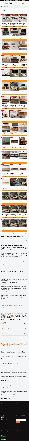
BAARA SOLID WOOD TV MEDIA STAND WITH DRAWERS (14, 132)
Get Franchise (2, 416)
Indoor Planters (11, 342)
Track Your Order (17, 405)
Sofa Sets (4, 345)
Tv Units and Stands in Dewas (5, 6)
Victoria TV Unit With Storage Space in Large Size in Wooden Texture (14, 214)
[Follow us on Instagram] (3, 436)
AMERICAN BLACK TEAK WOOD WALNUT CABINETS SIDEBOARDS (6, 146)
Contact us (17, 404)
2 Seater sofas (20, 344)
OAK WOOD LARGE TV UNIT (5, 64)
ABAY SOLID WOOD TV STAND (13, 64)
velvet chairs (3, 344)
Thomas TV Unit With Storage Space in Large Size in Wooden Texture (23, 214)
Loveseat (15, 344)
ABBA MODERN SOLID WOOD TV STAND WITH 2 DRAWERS (14, 146)
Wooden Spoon (11, 343)
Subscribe (18, 422)
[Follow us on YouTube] (5, 436)
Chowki (22, 343)
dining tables (19, 343)
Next (25, 233)
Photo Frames (7, 343)
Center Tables (23, 344)
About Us (2, 404)
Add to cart (6, 26)
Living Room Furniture (8, 345)
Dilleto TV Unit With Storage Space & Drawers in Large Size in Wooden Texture (14, 91)
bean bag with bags (5, 342)
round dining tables (25, 343)
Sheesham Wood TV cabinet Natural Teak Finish (23, 91)
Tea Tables (26, 344)
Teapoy (2, 345)
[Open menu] (1, 3)
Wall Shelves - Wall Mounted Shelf (5, 333)
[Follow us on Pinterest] (4, 436)
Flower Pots (14, 342)
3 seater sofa (9, 344)
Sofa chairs (17, 344)
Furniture (17, 343)
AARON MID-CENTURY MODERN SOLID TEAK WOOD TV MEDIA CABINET (23, 64)
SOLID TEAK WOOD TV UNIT (5, 105)
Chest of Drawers (20, 430)
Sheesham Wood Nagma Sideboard (13, 173)
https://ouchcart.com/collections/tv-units (9, 315)
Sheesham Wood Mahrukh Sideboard (22, 173)
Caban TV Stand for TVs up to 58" (13, 187)
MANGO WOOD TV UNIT (13, 105)
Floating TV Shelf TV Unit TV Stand (5, 324)
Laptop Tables (17, 430)
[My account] (25, 3)
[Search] (23, 3)
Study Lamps (14, 343)
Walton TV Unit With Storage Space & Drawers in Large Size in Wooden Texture (6, 214)
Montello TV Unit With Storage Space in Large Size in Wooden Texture (23, 187)
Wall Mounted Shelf (4, 323)
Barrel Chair (12, 344)
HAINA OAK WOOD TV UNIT (22, 132)
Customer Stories (3, 405)
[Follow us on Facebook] (1, 436)
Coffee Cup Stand (20, 342)
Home (1, 6)
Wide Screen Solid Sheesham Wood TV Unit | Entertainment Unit (6, 91)
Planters (8, 342)
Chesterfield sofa (6, 344)
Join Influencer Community (4, 419)
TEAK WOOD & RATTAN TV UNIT (22, 146)
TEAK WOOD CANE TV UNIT (5, 173)
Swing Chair (4, 343)
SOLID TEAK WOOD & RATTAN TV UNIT (6, 132)
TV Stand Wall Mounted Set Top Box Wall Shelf (6, 23)
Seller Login (2, 417)
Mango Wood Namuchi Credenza (5, 187)
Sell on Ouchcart (3, 418)
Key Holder (24, 342)
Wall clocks (17, 342)
